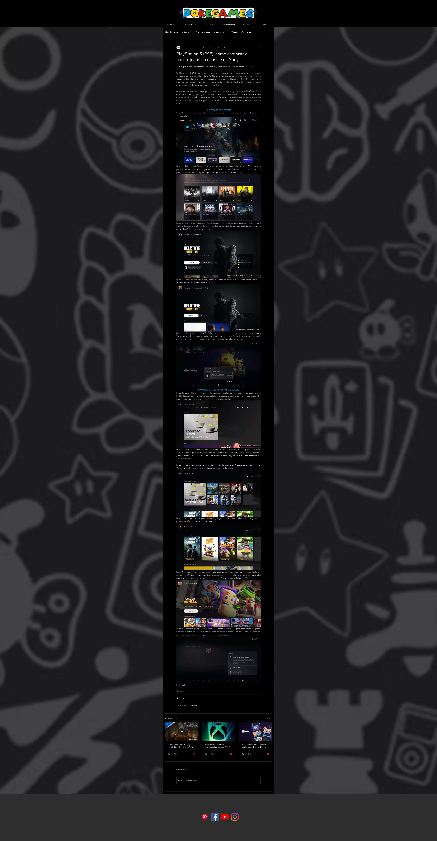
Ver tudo (269, 718)
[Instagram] (235, 817)
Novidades (220, 32)
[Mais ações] (259, 47)
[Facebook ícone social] (215, 817)
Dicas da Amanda (241, 32)
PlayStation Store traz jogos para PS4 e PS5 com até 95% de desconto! (180, 746)
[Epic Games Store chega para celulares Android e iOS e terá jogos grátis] (255, 731)
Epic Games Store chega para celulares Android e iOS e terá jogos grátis (255, 746)
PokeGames (171, 32)
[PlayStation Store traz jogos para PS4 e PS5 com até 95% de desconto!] (181, 731)
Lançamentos (203, 32)
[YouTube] (225, 817)
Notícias (186, 32)
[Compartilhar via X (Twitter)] (183, 698)
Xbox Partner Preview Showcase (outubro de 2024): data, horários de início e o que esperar (218, 746)
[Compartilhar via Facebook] (177, 698)
